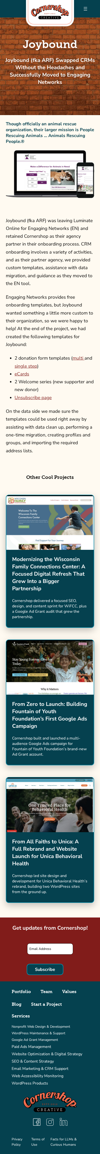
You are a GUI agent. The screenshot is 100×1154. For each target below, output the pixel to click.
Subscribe (45, 969)
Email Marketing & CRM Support (40, 1068)
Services (21, 1016)
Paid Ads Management (31, 1046)
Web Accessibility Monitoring (37, 1076)
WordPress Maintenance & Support (38, 1033)
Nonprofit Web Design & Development (41, 1026)
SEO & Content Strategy (33, 1061)
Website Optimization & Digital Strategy (47, 1054)
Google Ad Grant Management (35, 1039)
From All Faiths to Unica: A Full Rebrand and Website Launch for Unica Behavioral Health (47, 852)
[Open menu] (85, 9)
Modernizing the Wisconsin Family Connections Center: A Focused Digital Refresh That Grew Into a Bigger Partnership (48, 574)
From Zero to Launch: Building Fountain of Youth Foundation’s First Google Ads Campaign (49, 715)
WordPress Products (30, 1083)
